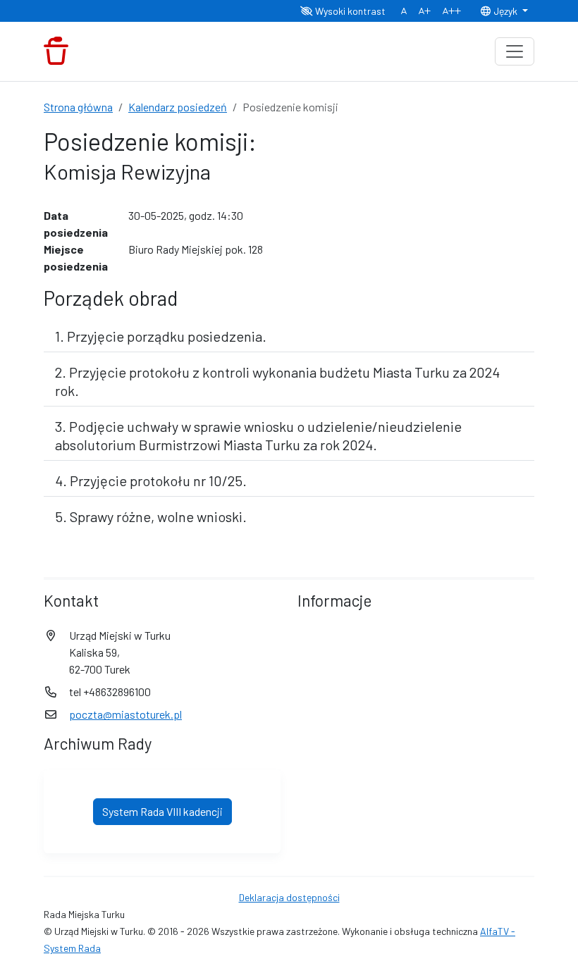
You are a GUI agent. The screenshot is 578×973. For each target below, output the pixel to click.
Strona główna (78, 106)
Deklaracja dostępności (289, 897)
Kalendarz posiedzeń (177, 106)
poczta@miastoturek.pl (125, 714)
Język (505, 11)
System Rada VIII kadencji (162, 811)
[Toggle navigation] (514, 51)
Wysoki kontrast (349, 11)
